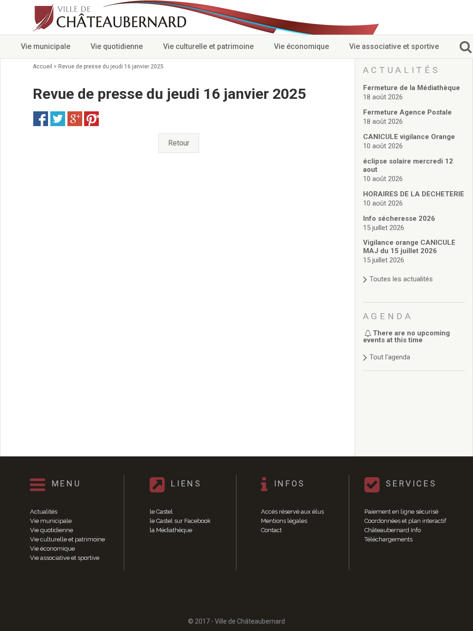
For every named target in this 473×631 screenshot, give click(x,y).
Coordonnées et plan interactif (405, 520)
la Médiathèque (171, 530)
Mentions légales (284, 520)
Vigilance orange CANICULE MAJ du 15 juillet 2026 (409, 246)
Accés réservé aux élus (292, 511)
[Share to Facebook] (40, 118)
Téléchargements (388, 539)
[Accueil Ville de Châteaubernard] (111, 17)
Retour (178, 143)
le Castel (161, 511)
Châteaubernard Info (392, 530)
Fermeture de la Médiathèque (411, 88)
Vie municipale (45, 46)
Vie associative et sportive (394, 46)
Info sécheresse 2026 (399, 218)
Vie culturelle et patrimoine (208, 46)
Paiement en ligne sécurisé (401, 511)
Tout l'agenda (390, 357)
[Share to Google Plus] (74, 118)
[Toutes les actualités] (414, 270)
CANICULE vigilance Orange (409, 137)
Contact (271, 530)
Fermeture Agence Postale (407, 112)
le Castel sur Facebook (180, 520)
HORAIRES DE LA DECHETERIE (413, 194)
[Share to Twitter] (57, 118)
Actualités (43, 511)
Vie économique (301, 46)
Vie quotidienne (117, 46)
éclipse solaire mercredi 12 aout (408, 165)
